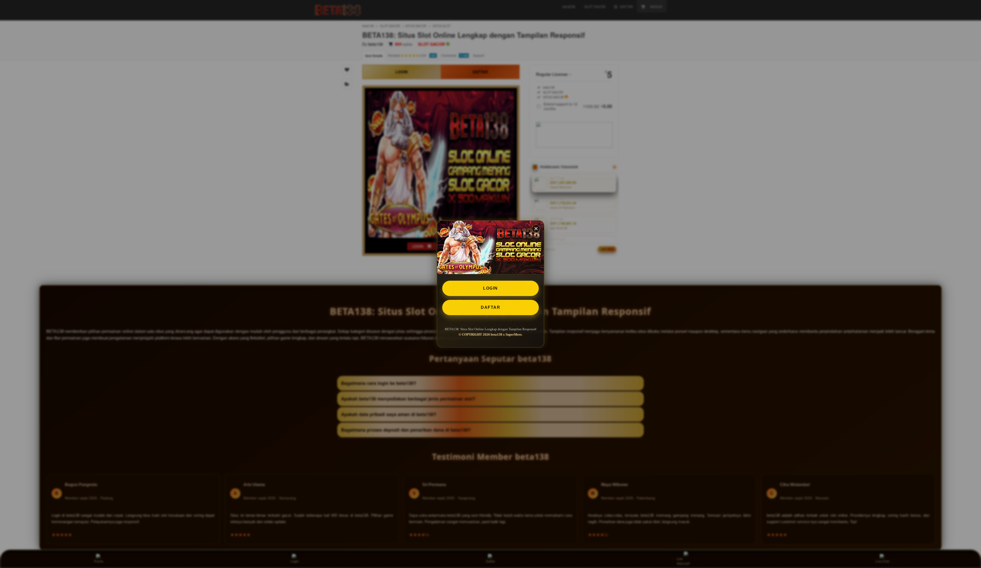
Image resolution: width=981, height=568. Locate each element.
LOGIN (490, 288)
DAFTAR (490, 307)
